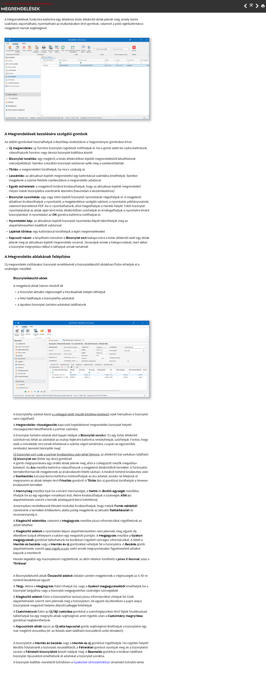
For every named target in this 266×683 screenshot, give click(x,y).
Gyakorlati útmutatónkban (91, 662)
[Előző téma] (245, 7)
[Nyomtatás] (262, 7)
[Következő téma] (256, 7)
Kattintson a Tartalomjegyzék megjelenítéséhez (27, 3)
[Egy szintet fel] (251, 7)
